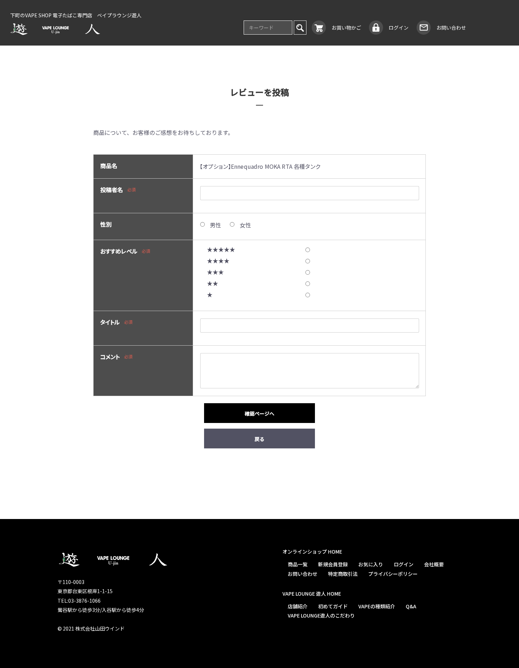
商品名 (108, 165)
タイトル (110, 322)
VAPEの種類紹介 (376, 606)
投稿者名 (111, 189)
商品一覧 (297, 564)
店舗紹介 (297, 606)
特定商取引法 (342, 573)
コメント (110, 356)
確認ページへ (259, 413)
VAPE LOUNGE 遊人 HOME (311, 593)
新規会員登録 (332, 564)
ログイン (403, 564)
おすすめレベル (118, 251)
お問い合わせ (302, 573)
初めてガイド (332, 606)
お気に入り (370, 564)
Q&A (410, 606)
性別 (106, 224)
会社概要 (433, 564)
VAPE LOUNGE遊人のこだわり (320, 615)
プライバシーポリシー (392, 573)
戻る (259, 438)
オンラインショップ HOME (312, 551)
